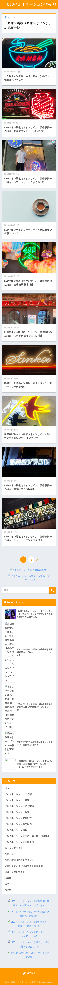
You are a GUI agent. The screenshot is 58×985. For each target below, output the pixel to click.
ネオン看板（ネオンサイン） (19, 860)
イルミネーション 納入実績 (19, 806)
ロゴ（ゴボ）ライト (15, 872)
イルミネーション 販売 (17, 812)
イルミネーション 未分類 (18, 794)
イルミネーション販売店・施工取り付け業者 (27, 836)
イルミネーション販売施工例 (19, 842)
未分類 (8, 878)
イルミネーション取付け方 (18, 818)
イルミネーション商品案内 (18, 824)
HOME (30, 973)
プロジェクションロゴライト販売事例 (24, 866)
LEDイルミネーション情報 (29, 4)
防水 (7, 884)
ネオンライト (11, 854)
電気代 (8, 889)
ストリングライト (14, 848)
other (7, 788)
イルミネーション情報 (16, 830)
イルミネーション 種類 (17, 800)
